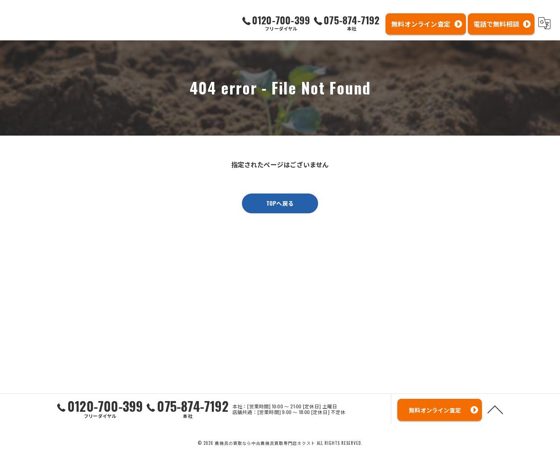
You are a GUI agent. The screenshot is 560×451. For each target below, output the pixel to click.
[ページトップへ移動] (495, 409)
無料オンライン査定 (420, 24)
